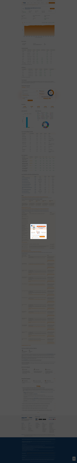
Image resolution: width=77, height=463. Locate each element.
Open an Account (42, 236)
